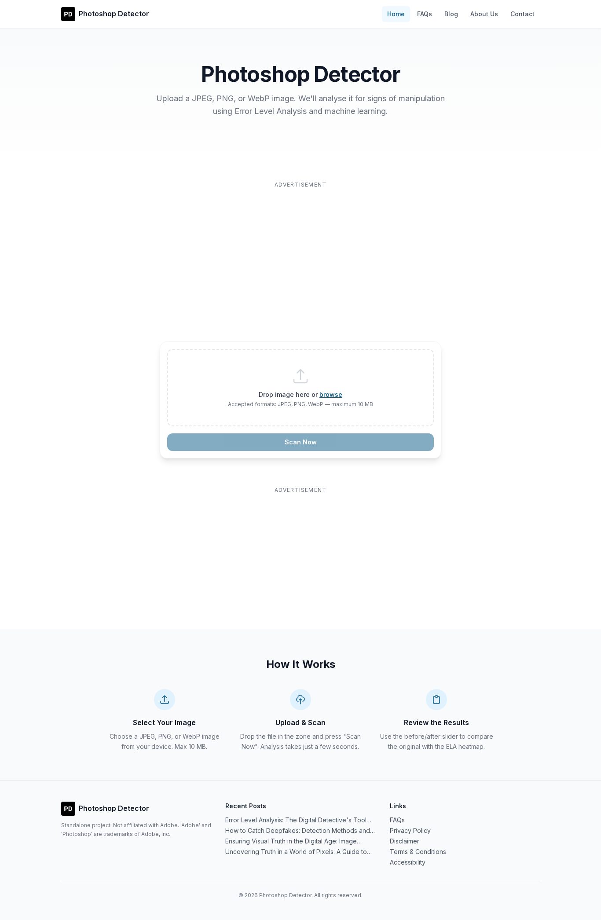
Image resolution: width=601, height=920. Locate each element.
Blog (451, 14)
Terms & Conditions (418, 851)
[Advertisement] (300, 251)
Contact (522, 14)
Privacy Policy (410, 830)
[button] (300, 387)
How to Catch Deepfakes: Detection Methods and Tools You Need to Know (297, 831)
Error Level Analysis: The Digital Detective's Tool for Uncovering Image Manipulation (295, 820)
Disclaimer (404, 841)
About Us (484, 14)
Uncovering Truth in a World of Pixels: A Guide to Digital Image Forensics (296, 852)
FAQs (424, 14)
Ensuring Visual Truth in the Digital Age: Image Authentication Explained (291, 841)
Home (396, 14)
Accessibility (407, 862)
